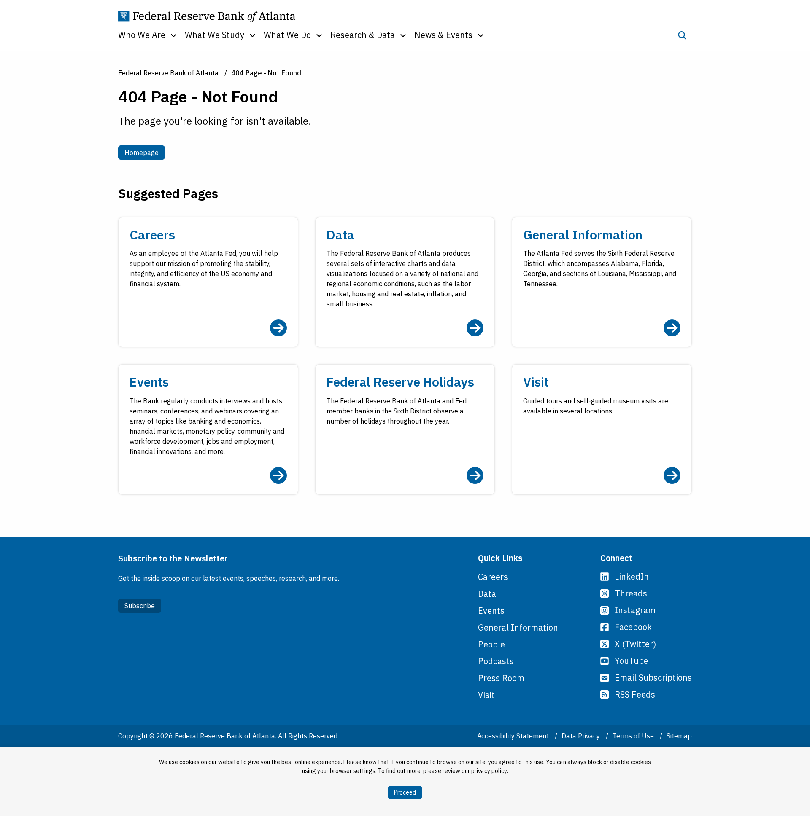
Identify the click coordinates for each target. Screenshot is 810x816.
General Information (518, 627)
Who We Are (141, 34)
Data (487, 593)
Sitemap (679, 736)
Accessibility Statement (514, 736)
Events (491, 610)
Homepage (144, 152)
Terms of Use (634, 736)
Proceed (405, 792)
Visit (486, 695)
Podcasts (496, 661)
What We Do (287, 34)
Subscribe (139, 605)
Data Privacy (582, 736)
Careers (493, 576)
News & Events (443, 34)
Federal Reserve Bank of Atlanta (168, 73)
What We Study (214, 34)
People (491, 644)
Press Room (501, 678)
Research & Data (362, 34)
